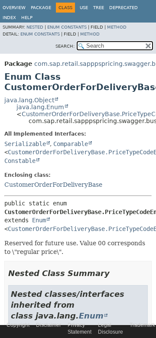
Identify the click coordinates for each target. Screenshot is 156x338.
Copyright (17, 325)
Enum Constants (67, 27)
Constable (20, 160)
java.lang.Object (29, 100)
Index (9, 17)
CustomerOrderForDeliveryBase (53, 184)
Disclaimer (48, 325)
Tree (98, 7)
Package (41, 7)
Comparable (70, 143)
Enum (39, 220)
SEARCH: (65, 46)
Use (84, 7)
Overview (14, 7)
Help (26, 17)
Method (117, 27)
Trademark (142, 325)
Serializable (25, 143)
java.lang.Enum (40, 107)
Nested (34, 27)
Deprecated (123, 7)
